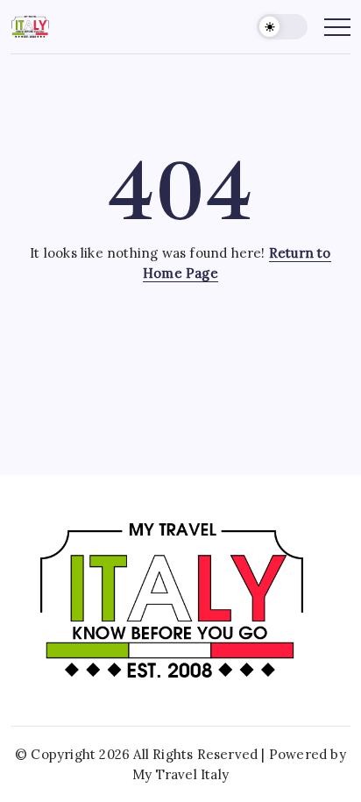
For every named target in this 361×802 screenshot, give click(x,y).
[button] (282, 26)
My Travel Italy (180, 774)
